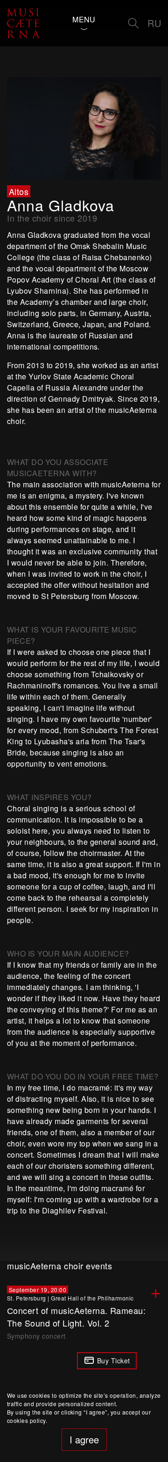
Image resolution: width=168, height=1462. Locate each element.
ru (154, 23)
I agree (84, 1439)
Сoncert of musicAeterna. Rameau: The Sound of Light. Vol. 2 (76, 1316)
